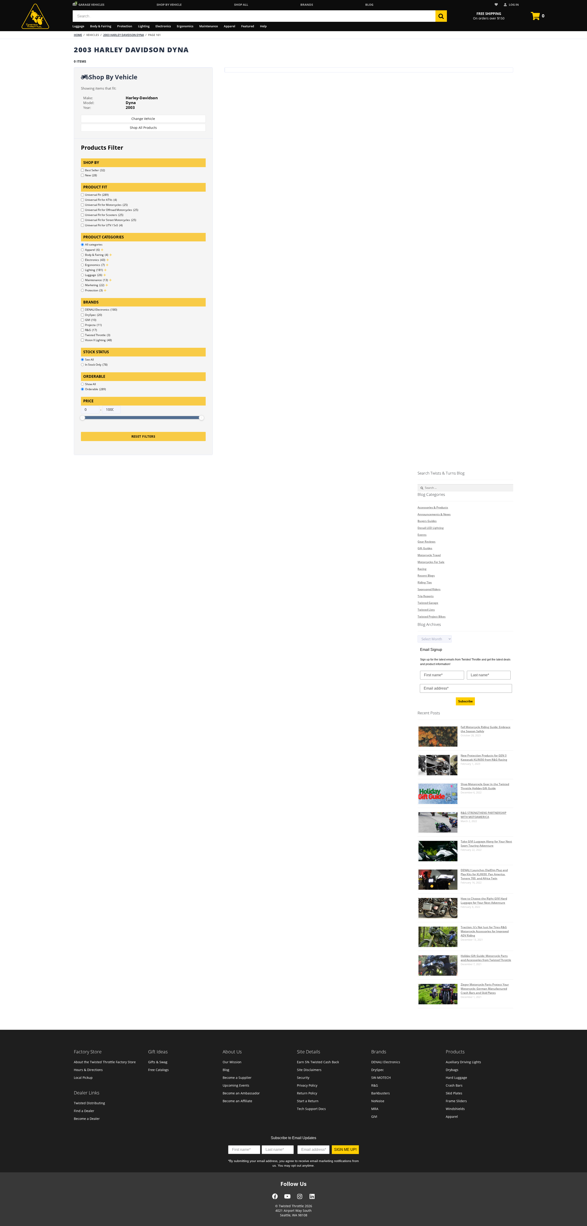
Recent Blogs (426, 575)
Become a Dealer (87, 1118)
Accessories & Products (433, 507)
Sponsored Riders (429, 589)
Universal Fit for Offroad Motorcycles (111, 210)
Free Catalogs (158, 1070)
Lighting (144, 26)
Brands (306, 5)
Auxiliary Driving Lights (463, 1062)
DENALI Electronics (101, 310)
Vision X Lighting (98, 340)
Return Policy (307, 1093)
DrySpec (93, 315)
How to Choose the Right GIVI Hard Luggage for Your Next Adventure (484, 901)
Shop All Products (143, 127)
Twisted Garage (428, 603)
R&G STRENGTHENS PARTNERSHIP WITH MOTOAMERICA (483, 815)
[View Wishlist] (497, 5)
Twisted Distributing (89, 1103)
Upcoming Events (236, 1085)
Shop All (241, 5)
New (91, 175)
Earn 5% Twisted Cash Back (318, 1062)
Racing (422, 569)
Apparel (229, 26)
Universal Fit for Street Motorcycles (110, 220)
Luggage (78, 26)
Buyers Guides (427, 521)
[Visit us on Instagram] (299, 1198)
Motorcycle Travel (429, 555)
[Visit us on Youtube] (287, 1198)
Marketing (94, 285)
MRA (374, 1109)
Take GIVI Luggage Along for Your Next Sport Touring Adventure (486, 843)
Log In (513, 5)
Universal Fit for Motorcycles (106, 205)
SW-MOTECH (381, 1077)
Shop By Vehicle (169, 5)
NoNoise (377, 1101)
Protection (124, 26)
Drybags (452, 1070)
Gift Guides (425, 548)
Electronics (163, 26)
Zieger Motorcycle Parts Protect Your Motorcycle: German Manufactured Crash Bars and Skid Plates (485, 989)
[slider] (82, 417)
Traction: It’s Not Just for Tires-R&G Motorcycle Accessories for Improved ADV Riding (485, 931)
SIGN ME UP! (345, 1149)
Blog (369, 5)
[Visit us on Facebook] (275, 1198)
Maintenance (208, 26)
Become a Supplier (237, 1077)
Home (78, 35)
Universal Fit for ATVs (101, 200)
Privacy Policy (307, 1085)
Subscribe (465, 701)
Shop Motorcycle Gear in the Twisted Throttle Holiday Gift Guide (485, 786)
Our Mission (232, 1062)
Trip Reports (426, 596)
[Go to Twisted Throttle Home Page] (35, 16)
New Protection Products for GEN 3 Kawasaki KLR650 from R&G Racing (484, 758)
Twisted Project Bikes (432, 617)
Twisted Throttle (97, 335)
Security (303, 1077)
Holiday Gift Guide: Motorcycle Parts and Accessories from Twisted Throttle (486, 958)
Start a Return (307, 1101)
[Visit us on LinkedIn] (312, 1198)
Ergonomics (185, 26)
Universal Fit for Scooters (104, 215)
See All (89, 360)
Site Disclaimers (309, 1070)
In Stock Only (96, 365)
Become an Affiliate (237, 1101)
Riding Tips (425, 582)
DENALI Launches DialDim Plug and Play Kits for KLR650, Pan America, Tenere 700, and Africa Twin (484, 874)
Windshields (455, 1109)
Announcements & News (434, 514)
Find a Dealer (84, 1111)
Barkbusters (380, 1093)
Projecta (93, 325)
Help (263, 26)
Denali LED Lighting (431, 528)
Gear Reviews (426, 542)
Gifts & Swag (157, 1062)
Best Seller (95, 170)
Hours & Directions (88, 1070)
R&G (91, 330)
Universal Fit (97, 195)
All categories (93, 244)
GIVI (90, 320)
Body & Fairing (100, 26)
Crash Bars (454, 1085)
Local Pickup (83, 1077)
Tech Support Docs (311, 1109)
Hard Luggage (456, 1077)
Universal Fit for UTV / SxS (104, 225)
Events (422, 535)
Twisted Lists (426, 610)
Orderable (95, 389)
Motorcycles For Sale (431, 562)
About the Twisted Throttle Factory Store (105, 1062)
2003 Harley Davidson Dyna (123, 35)
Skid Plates (454, 1093)
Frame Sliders (456, 1101)
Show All (90, 384)
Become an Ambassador (241, 1093)
